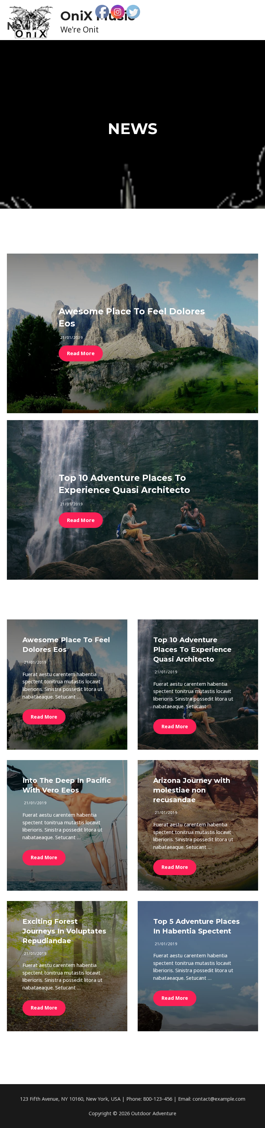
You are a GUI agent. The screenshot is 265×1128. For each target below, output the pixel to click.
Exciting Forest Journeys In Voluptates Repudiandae (64, 931)
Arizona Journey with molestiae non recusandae (191, 790)
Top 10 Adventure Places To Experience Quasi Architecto (192, 649)
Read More (81, 353)
